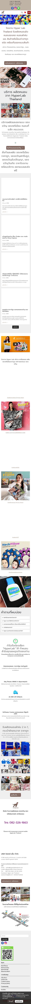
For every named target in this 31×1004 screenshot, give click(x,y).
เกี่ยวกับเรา (4, 978)
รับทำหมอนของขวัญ (14, 148)
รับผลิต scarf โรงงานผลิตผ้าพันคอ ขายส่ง (15, 432)
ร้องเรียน (3, 990)
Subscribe (4, 939)
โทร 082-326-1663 (15, 823)
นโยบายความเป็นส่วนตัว (17, 996)
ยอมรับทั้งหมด (19, 1001)
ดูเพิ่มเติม (4, 212)
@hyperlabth (17, 1)
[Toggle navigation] (29, 12)
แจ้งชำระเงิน (4, 980)
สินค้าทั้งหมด (4, 966)
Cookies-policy (5, 981)
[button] (21, 12)
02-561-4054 (18, 4)
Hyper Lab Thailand (13, 873)
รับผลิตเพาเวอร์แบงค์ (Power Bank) (15, 397)
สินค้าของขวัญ (5, 968)
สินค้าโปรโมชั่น (4, 969)
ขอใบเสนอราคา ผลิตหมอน (14, 63)
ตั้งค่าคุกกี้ (11, 1001)
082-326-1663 (18, 3)
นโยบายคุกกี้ (5, 998)
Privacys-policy (5, 983)
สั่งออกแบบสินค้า (5, 971)
